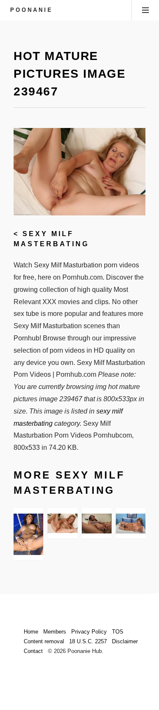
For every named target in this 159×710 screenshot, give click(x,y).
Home (31, 631)
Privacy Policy (89, 631)
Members (54, 631)
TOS (117, 631)
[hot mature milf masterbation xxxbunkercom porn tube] (97, 523)
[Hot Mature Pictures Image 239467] (62, 523)
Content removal (44, 641)
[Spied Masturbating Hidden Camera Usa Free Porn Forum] (28, 534)
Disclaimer (125, 641)
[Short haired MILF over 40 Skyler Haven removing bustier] (130, 523)
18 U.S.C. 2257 (88, 641)
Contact (33, 651)
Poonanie (31, 10)
